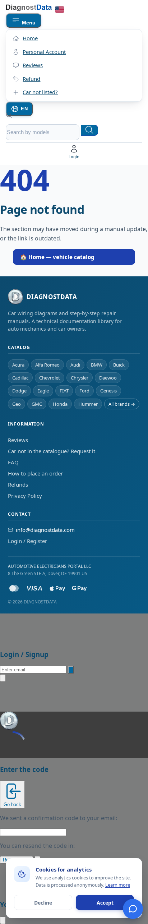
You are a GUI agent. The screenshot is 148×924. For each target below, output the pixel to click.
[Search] (89, 130)
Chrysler (79, 377)
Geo (16, 404)
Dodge (19, 390)
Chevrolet (49, 377)
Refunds (18, 484)
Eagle (43, 390)
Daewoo (108, 377)
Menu (27, 23)
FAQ (13, 462)
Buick (119, 365)
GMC (37, 404)
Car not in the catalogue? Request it (51, 451)
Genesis (108, 390)
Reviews (18, 439)
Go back (12, 804)
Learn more (117, 885)
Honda (60, 404)
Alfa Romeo (47, 365)
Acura (18, 365)
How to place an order (35, 473)
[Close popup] (3, 678)
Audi (75, 365)
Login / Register (27, 540)
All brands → (121, 404)
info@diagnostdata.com (45, 529)
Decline (43, 902)
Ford (84, 390)
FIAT (64, 390)
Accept (105, 902)
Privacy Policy (25, 495)
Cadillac (20, 377)
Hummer (88, 404)
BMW (96, 365)
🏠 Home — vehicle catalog (57, 257)
